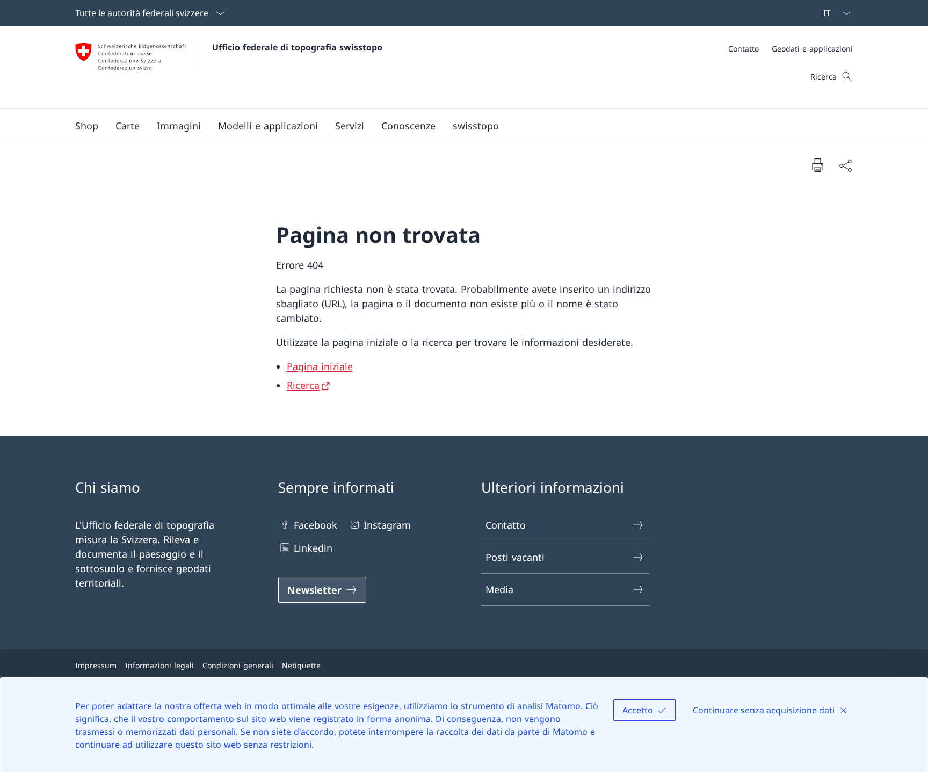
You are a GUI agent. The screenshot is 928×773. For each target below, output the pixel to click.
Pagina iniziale (320, 366)
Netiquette (301, 665)
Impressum (96, 665)
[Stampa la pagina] (817, 165)
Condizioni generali (237, 665)
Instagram (387, 524)
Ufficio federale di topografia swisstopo (297, 47)
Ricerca (303, 385)
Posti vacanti (515, 557)
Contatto (505, 524)
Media (499, 589)
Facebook (315, 524)
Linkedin (313, 547)
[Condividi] (845, 165)
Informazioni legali (159, 665)
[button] (127, 126)
